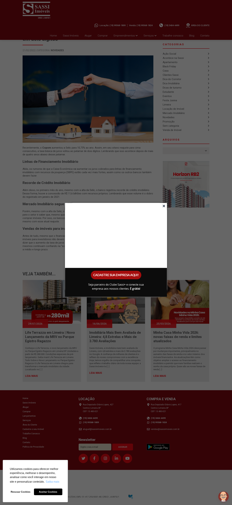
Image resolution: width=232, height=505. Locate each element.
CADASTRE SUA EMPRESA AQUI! (116, 275)
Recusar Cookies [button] (20, 491)
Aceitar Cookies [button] (48, 491)
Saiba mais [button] (52, 481)
